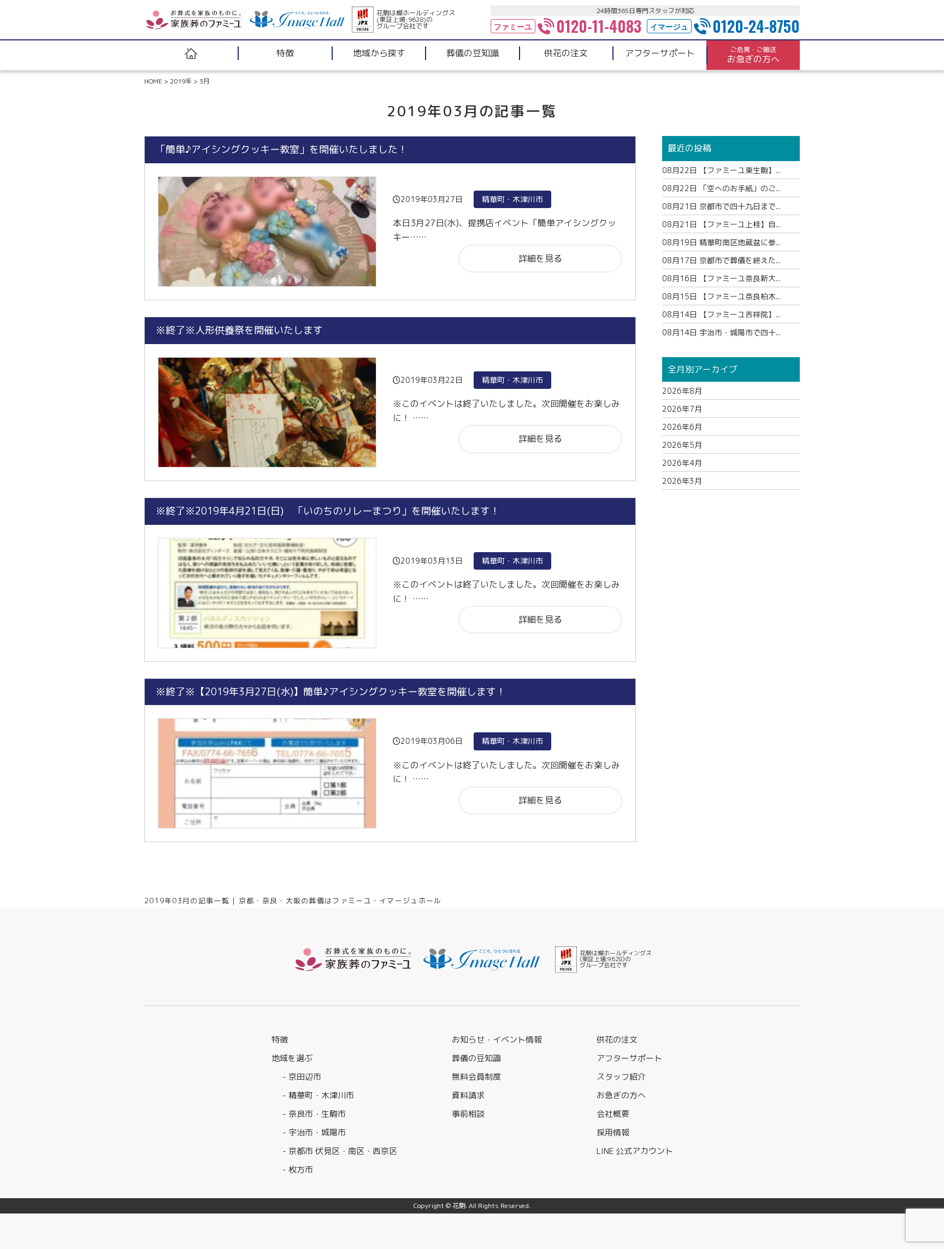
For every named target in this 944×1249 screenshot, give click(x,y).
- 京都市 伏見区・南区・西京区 (339, 1151)
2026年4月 (682, 463)
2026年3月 (682, 481)
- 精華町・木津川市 (318, 1095)
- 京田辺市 (301, 1076)
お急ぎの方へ (621, 1095)
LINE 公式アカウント (635, 1151)
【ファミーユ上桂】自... (721, 224)
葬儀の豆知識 (476, 1058)
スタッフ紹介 (621, 1076)
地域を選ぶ (292, 1058)
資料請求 (468, 1095)
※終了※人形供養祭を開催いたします (239, 330)
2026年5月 (682, 445)
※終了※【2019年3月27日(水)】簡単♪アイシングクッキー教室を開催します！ (331, 692)
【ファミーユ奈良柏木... (721, 296)
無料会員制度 (476, 1076)
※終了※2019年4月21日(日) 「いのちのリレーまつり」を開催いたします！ (328, 511)
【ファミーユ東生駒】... (721, 170)
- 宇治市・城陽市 (314, 1132)
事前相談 (468, 1114)
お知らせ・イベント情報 (497, 1039)
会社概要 (613, 1114)
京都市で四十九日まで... (721, 206)
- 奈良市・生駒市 (314, 1114)
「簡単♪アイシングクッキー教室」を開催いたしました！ (282, 149)
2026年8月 (682, 391)
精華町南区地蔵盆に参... (721, 242)
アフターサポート (629, 1058)
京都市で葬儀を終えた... (721, 260)
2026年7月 (682, 409)
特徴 (280, 1039)
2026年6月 (682, 427)
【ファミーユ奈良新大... (721, 278)
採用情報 (613, 1132)
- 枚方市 (297, 1169)
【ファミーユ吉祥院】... (721, 314)
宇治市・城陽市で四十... (721, 332)
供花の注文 (617, 1039)
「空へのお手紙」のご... (721, 188)
